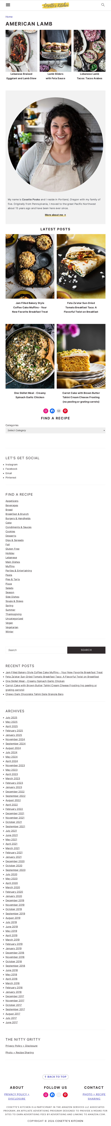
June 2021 (12, 835)
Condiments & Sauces (19, 527)
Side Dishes (12, 596)
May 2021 (11, 839)
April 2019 (11, 935)
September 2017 (15, 1009)
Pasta (9, 575)
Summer (10, 609)
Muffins (10, 566)
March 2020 (13, 887)
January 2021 (14, 857)
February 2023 (14, 783)
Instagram (12, 464)
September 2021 (15, 826)
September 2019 (15, 913)
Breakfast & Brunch (17, 514)
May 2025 (11, 721)
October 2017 (14, 1005)
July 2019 (11, 922)
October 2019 (14, 909)
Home (9, 16)
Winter (9, 631)
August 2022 (13, 800)
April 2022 (12, 804)
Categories (12, 425)
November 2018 (15, 957)
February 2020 (14, 891)
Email (9, 473)
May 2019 (11, 931)
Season (10, 592)
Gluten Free (12, 548)
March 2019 (13, 939)
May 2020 (11, 878)
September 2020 (15, 870)
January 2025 (14, 735)
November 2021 (15, 817)
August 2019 (13, 918)
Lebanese (11, 557)
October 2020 (14, 865)
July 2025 (11, 717)
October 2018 (14, 961)
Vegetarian (12, 627)
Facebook (11, 468)
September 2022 (15, 796)
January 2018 (14, 992)
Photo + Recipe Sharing (20, 1052)
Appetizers (12, 501)
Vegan (9, 622)
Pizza (9, 583)
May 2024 (12, 756)
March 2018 (13, 983)
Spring (9, 605)
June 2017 (12, 1022)
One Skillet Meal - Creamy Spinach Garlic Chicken (35, 681)
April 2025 (12, 726)
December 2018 (15, 952)
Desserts (11, 535)
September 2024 (16, 743)
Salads (9, 588)
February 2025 (14, 730)
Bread (9, 509)
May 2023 (11, 769)
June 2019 (12, 926)
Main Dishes (13, 562)
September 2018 (15, 965)
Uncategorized (14, 618)
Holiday (10, 553)
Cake (9, 522)
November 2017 (15, 1000)
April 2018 (11, 978)
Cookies (10, 531)
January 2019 (14, 948)
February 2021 (14, 852)
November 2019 (15, 904)
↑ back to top (55, 1077)
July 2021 (11, 830)
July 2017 (11, 1018)
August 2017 (13, 1013)
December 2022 (15, 791)
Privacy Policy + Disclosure (21, 1045)
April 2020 (12, 883)
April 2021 (11, 843)
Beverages (12, 505)
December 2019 (15, 900)
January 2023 (14, 787)
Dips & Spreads (15, 540)
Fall (8, 544)
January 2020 (14, 896)
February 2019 (14, 944)
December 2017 (15, 996)
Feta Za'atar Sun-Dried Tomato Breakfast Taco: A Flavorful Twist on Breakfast (52, 676)
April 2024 (12, 761)
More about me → (55, 214)
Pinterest (11, 477)
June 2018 (12, 970)
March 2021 (13, 848)
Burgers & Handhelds (18, 518)
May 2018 (11, 974)
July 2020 (11, 874)
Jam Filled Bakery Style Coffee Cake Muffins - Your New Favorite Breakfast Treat (54, 672)
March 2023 (13, 778)
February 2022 (14, 809)
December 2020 (15, 861)
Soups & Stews (14, 601)
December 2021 (15, 813)
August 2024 (13, 748)
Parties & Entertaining (19, 570)
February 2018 (14, 987)
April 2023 (12, 774)
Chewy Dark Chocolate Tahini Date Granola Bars (34, 694)
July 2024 (11, 752)
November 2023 (15, 765)
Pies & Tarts (13, 579)
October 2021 (14, 822)
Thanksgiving (14, 614)
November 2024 (15, 739)
